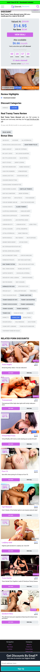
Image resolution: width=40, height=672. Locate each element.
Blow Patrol (24, 158)
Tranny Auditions (25, 295)
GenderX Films (7, 614)
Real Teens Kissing (8, 268)
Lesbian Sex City (8, 224)
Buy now (10, 373)
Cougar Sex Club (22, 175)
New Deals (10, 647)
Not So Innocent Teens (10, 255)
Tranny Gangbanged (27, 304)
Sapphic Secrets (8, 273)
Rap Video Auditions (24, 260)
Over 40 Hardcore (26, 255)
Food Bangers (30, 198)
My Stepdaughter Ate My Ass (12, 246)
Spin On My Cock (23, 286)
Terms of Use (29, 651)
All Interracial (26, 140)
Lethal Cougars (8, 229)
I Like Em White (7, 220)
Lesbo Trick (32, 224)
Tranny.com (6, 313)
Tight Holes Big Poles (9, 295)
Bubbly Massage (24, 167)
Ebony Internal (23, 193)
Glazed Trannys (21, 206)
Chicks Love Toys (8, 175)
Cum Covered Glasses (9, 189)
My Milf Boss (23, 242)
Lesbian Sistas (20, 224)
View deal (29, 373)
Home (10, 644)
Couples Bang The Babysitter (12, 184)
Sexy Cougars (20, 282)
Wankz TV (6, 317)
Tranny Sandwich (22, 308)
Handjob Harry (25, 211)
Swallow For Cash (20, 291)
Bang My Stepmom (21, 149)
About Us (29, 644)
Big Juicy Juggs (7, 153)
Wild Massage (19, 322)
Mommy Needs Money (9, 242)
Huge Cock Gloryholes (10, 215)
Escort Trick (7, 198)
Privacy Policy (29, 649)
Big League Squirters (22, 153)
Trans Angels (7, 364)
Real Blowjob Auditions (26, 264)
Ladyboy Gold (7, 542)
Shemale (5, 107)
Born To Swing (19, 162)
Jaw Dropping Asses (21, 220)
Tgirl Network (7, 507)
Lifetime (14, 107)
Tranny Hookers (8, 308)
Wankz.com (15, 317)
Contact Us (29, 647)
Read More (7, 132)
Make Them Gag (23, 233)
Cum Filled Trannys (26, 189)
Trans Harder (7, 578)
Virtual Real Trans (8, 436)
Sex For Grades (7, 282)
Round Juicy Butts (23, 268)
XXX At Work (31, 322)
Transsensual (7, 400)
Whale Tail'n (27, 317)
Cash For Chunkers (9, 171)
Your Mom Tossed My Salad (11, 330)
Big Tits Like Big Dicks (9, 158)
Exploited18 (18, 198)
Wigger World (7, 322)
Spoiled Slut (7, 291)
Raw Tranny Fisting (9, 264)
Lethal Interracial (9, 233)
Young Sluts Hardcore (27, 326)
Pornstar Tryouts (8, 260)
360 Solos (6, 140)
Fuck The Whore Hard (27, 202)
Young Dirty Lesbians (9, 326)
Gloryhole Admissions (10, 211)
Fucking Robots (7, 206)
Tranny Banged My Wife (10, 299)
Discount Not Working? (20, 49)
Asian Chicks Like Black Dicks (12, 144)
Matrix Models (7, 237)
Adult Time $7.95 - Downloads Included (20, 2)
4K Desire (15, 140)
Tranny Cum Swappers (28, 299)
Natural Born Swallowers (11, 251)
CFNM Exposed (22, 171)
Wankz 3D (30, 313)
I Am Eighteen (25, 215)
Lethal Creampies (21, 229)
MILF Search (19, 237)
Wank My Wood (18, 313)
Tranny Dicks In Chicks (10, 304)
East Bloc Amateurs (9, 193)
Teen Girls (33, 291)
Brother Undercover (9, 167)
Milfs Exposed (31, 237)
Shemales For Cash (9, 286)
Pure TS (5, 471)
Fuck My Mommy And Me (10, 202)
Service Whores (27, 277)
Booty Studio (7, 162)
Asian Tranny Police (31, 144)
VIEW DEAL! (20, 34)
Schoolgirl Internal (23, 273)
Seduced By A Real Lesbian (11, 277)
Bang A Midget (7, 149)
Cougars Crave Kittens (10, 180)
